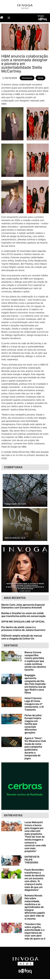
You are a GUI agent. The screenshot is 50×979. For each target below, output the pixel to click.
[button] (9, 18)
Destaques (27, 78)
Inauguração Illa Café (15, 503)
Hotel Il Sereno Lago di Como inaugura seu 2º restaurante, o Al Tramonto (34, 704)
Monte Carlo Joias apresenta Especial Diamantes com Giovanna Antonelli (23, 606)
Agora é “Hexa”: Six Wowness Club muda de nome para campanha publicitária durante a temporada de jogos (35, 748)
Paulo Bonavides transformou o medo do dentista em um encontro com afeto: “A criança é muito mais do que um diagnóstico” (35, 879)
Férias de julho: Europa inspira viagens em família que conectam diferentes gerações (33, 724)
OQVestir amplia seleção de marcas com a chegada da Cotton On (21, 637)
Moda (40, 78)
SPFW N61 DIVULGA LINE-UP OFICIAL (23, 621)
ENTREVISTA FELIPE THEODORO (32, 859)
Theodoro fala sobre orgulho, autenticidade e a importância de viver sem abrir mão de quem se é (35, 931)
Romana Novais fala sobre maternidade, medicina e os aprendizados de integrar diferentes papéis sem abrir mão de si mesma (35, 907)
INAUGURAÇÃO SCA (15, 537)
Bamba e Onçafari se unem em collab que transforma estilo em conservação (23, 615)
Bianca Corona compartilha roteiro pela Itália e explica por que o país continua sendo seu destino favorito (35, 661)
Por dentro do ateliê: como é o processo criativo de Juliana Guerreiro (23, 629)
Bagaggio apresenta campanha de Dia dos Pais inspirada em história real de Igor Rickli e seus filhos (35, 684)
